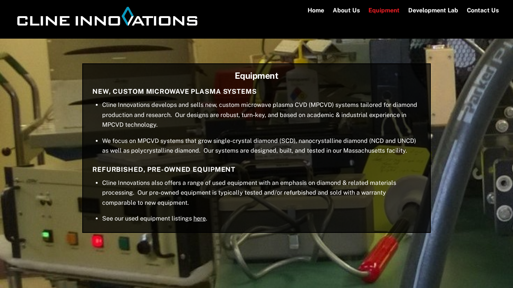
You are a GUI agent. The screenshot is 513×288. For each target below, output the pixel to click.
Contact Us (483, 10)
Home (316, 10)
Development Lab (433, 10)
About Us (346, 10)
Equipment (384, 10)
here (199, 218)
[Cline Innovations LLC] (106, 28)
